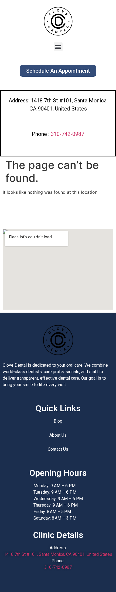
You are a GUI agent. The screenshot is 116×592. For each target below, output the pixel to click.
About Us (58, 435)
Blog (58, 421)
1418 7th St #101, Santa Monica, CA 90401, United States (58, 554)
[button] (58, 46)
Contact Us (58, 449)
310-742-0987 (67, 134)
